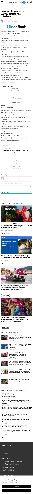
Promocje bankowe (7, 448)
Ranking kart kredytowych (8, 469)
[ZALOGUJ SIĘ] (31, 2)
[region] (16, 485)
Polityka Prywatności (14, 482)
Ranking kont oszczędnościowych (10, 464)
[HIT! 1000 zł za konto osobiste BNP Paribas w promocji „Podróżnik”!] (4, 381)
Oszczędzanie (5, 452)
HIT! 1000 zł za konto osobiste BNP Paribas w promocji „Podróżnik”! (19, 380)
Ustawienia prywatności (16, 490)
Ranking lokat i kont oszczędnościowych (12, 461)
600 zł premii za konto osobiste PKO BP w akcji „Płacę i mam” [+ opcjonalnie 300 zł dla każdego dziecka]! (16, 402)
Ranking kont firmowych (8, 467)
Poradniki (4, 450)
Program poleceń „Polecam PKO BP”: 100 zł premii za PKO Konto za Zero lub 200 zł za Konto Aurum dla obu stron (17, 409)
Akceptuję (16, 486)
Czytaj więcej (5, 233)
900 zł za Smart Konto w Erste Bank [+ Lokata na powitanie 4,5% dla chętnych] (15, 256)
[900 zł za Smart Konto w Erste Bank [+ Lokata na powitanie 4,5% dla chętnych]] (16, 245)
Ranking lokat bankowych (8, 463)
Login (30, 175)
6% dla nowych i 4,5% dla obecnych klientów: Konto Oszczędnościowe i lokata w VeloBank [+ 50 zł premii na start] (19, 372)
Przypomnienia (5, 453)
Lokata (11, 155)
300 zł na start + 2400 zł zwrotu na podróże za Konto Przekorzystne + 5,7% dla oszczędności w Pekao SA (16, 225)
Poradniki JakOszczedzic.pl (9, 470)
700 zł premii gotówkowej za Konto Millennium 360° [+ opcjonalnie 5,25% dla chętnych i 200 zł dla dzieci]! (15, 319)
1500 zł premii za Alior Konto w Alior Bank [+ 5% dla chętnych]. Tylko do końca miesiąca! (16, 425)
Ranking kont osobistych (8, 466)
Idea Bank (5, 155)
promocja (17, 203)
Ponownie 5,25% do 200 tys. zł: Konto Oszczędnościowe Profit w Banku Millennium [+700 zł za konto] (14, 287)
